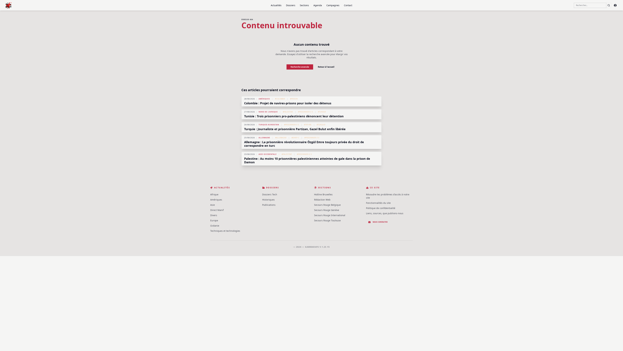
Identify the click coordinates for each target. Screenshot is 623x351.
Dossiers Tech (269, 194)
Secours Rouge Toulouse (327, 220)
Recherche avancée (300, 66)
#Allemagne (281, 137)
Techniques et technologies (225, 230)
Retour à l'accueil (326, 66)
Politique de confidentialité (380, 208)
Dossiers (290, 5)
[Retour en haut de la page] (616, 344)
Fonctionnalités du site (378, 202)
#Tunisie (322, 112)
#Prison (294, 99)
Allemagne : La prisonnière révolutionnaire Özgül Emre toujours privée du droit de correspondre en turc (304, 144)
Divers (213, 215)
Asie (212, 204)
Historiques (268, 199)
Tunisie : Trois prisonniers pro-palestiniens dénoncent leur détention (294, 116)
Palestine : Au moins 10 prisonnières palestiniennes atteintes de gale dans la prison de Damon (307, 160)
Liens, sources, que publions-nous (384, 213)
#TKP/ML (308, 125)
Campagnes (332, 5)
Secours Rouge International (329, 215)
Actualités (276, 5)
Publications (268, 204)
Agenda (317, 5)
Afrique (214, 194)
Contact (348, 5)
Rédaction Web (322, 199)
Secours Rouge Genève (326, 210)
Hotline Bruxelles (323, 194)
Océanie (214, 225)
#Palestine (288, 112)
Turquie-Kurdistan (269, 125)
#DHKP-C (295, 137)
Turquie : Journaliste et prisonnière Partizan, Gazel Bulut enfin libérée (295, 129)
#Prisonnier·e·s (305, 112)
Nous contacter (380, 222)
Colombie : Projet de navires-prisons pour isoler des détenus (287, 103)
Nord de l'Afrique (268, 112)
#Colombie (280, 99)
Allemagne (264, 137)
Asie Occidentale (268, 154)
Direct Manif (217, 210)
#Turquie (321, 125)
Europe (214, 220)
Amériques (264, 99)
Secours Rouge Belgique (327, 204)
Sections (304, 5)
